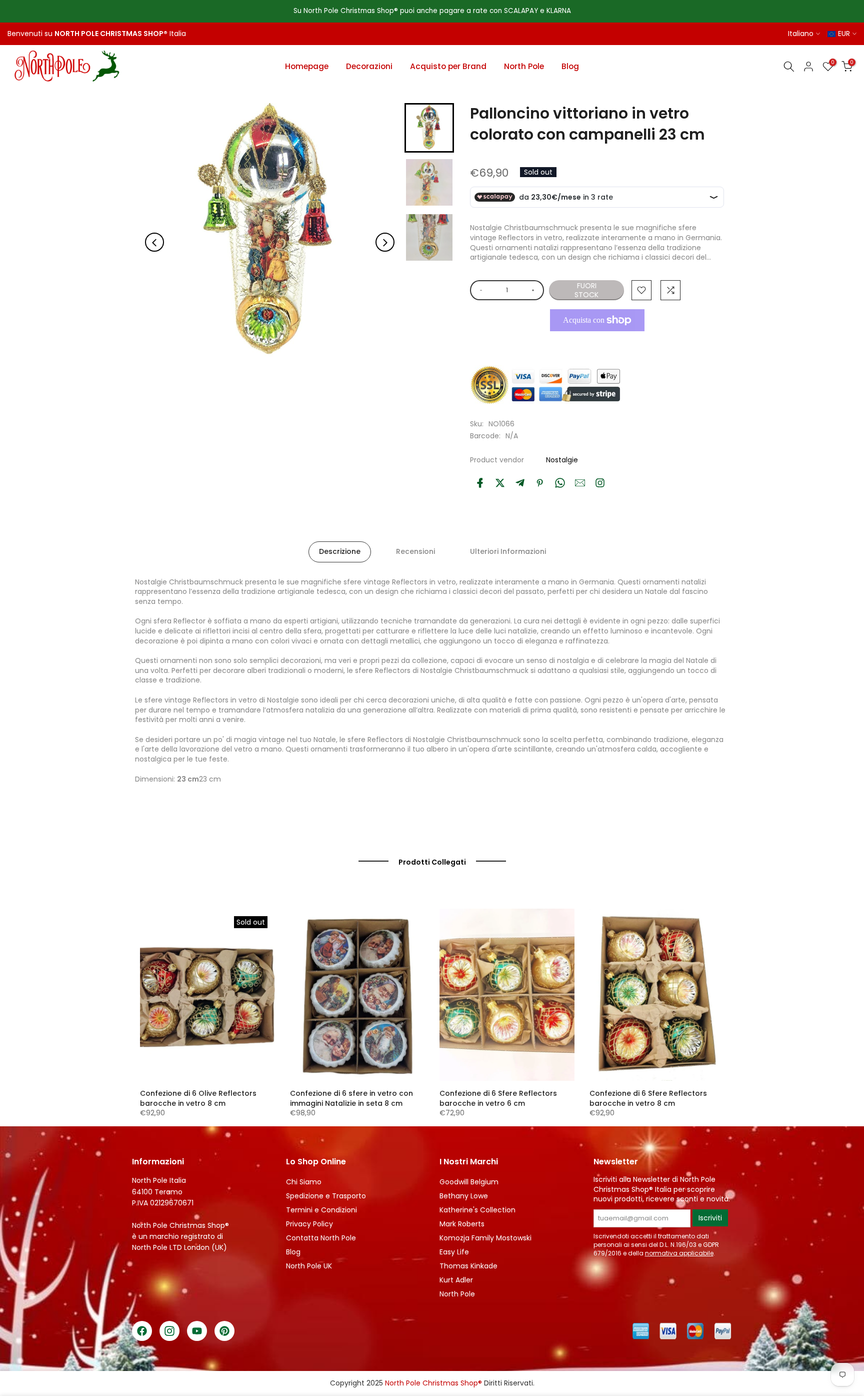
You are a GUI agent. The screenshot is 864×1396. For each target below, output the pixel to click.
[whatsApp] (560, 483)
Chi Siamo (304, 1182)
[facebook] (480, 483)
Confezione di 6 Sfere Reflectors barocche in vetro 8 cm (648, 1098)
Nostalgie (562, 460)
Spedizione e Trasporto (326, 1196)
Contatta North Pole (321, 1238)
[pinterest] (540, 483)
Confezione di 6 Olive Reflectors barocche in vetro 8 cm (198, 1098)
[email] (580, 483)
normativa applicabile (679, 1253)
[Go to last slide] (154, 242)
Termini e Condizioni (321, 1210)
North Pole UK (309, 1266)
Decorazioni (369, 66)
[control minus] (479, 290)
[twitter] (500, 483)
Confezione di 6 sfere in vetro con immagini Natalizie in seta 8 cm (351, 1098)
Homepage (306, 66)
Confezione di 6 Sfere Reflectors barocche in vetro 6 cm (498, 1098)
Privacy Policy (309, 1224)
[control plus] (535, 290)
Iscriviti (710, 1218)
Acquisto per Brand (448, 66)
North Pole (524, 66)
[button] (429, 128)
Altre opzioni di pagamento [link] (597, 343)
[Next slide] (385, 242)
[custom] (600, 483)
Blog (570, 66)
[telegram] (520, 483)
